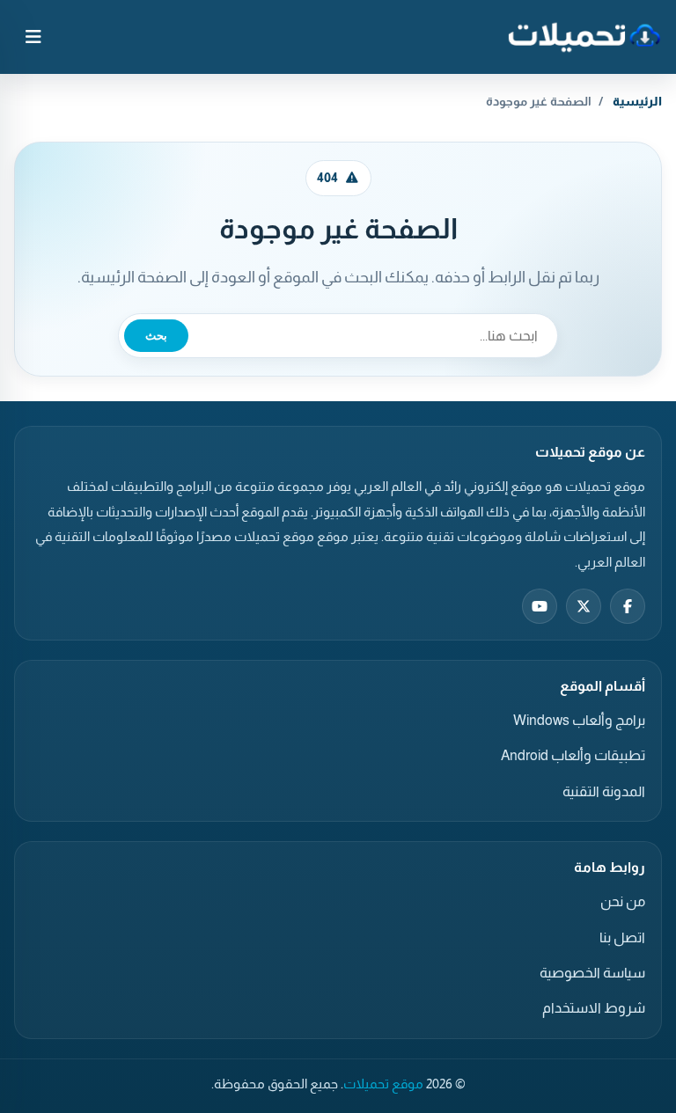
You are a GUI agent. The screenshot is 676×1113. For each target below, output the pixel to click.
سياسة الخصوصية (592, 972)
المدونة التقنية (603, 791)
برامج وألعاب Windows (579, 720)
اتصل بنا (622, 937)
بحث (156, 335)
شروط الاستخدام (593, 1007)
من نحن (622, 901)
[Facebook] (627, 606)
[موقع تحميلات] (584, 36)
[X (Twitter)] (583, 606)
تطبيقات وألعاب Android (573, 755)
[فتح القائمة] (33, 37)
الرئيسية (637, 101)
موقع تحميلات (383, 1084)
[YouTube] (539, 606)
